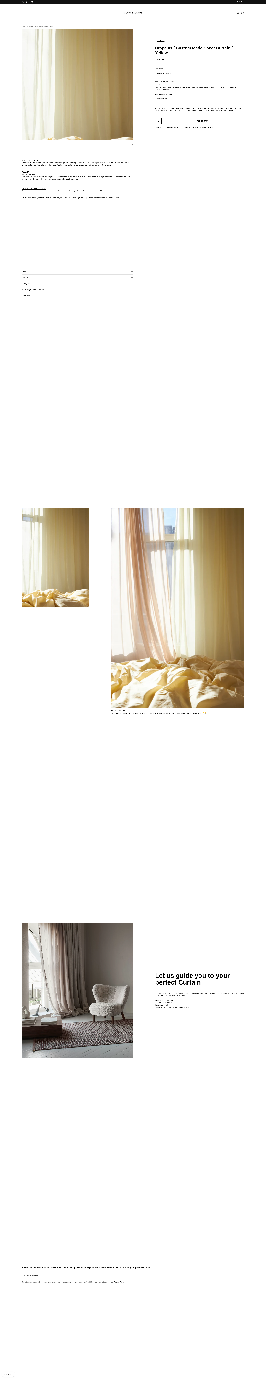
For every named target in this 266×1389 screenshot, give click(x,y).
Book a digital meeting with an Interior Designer (172, 1007)
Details (24, 271)
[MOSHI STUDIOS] (133, 13)
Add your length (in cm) (163, 94)
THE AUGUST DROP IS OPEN (133, 2)
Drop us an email (161, 1005)
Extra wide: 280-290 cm (164, 73)
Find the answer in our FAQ (165, 1003)
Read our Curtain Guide (164, 1000)
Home (23, 26)
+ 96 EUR (161, 85)
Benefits (25, 277)
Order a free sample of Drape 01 (34, 188)
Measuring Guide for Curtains (33, 290)
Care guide (26, 284)
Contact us (26, 296)
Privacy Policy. (119, 1282)
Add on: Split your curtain (164, 82)
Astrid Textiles (160, 41)
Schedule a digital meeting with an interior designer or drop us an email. (94, 198)
